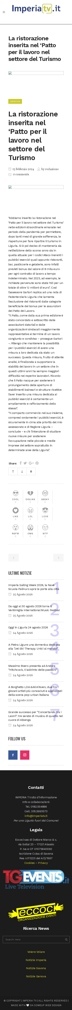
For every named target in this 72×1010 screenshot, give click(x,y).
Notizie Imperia (36, 960)
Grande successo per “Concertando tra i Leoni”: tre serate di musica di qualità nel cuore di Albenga (35, 716)
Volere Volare (36, 952)
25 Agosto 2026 (22, 595)
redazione (52, 169)
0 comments (21, 175)
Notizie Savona (36, 968)
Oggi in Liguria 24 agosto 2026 (28, 627)
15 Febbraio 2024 (23, 169)
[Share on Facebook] (21, 463)
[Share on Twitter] (25, 463)
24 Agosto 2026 (22, 633)
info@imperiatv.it (36, 816)
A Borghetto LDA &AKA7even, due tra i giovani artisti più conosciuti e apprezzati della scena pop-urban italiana (35, 691)
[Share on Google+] (31, 463)
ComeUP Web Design (47, 1005)
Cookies (29, 863)
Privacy (43, 863)
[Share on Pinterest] (37, 463)
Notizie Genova (36, 976)
